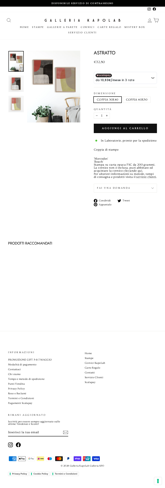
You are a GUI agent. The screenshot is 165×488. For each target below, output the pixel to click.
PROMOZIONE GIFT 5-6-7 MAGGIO (30, 359)
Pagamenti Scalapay (20, 403)
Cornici (88, 27)
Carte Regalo (109, 27)
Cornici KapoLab (95, 363)
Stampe (38, 27)
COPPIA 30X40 (107, 99)
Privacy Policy (16, 388)
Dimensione (105, 93)
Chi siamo (14, 374)
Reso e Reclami (17, 393)
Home (24, 27)
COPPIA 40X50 (136, 99)
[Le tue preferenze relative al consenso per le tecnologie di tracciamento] (158, 481)
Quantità (103, 109)
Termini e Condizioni (21, 398)
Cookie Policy (40, 473)
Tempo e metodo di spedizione (26, 379)
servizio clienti (146, 177)
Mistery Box (134, 27)
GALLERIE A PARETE (62, 27)
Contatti (90, 372)
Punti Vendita (16, 383)
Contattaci (14, 369)
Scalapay (90, 382)
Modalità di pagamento (22, 364)
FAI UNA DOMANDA (114, 188)
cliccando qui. (133, 170)
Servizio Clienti (82, 32)
